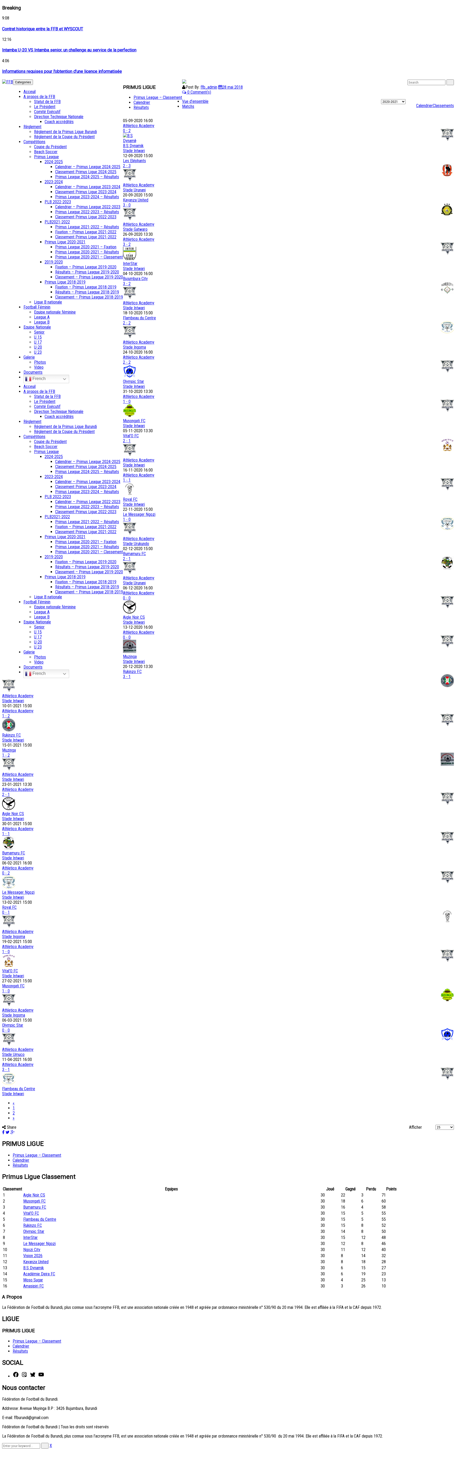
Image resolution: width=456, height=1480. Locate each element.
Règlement (32, 126)
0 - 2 (127, 130)
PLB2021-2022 (57, 221)
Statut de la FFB (47, 101)
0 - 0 (127, 597)
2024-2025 (54, 161)
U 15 (38, 337)
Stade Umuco (13, 1054)
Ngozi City (31, 1249)
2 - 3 (127, 165)
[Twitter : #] (33, 1376)
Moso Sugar (33, 1279)
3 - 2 (127, 244)
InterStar (130, 263)
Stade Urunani (134, 190)
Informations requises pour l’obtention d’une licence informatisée (62, 71)
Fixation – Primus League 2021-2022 (85, 231)
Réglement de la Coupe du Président (64, 136)
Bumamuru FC (134, 553)
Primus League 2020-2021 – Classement (89, 257)
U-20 (38, 347)
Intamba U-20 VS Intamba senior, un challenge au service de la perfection (69, 49)
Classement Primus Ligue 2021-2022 (85, 236)
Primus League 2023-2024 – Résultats (87, 196)
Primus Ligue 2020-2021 (65, 241)
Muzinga (130, 656)
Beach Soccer (46, 151)
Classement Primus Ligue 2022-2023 (85, 216)
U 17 (38, 342)
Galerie (29, 357)
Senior (39, 332)
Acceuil (29, 91)
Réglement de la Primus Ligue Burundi (65, 131)
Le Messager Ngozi (139, 514)
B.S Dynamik (133, 145)
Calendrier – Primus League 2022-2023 (87, 206)
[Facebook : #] (16, 1376)
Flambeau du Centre (139, 317)
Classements (443, 105)
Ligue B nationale (48, 302)
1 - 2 (6, 715)
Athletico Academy (138, 125)
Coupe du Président (50, 146)
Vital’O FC (131, 435)
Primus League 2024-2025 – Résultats (87, 176)
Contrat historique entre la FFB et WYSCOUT (42, 28)
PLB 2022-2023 (58, 201)
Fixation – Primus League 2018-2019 (85, 287)
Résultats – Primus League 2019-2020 (87, 272)
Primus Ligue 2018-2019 (65, 282)
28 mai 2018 (232, 87)
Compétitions (34, 141)
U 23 (38, 352)
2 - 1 (127, 440)
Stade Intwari (134, 150)
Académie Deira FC (39, 1273)
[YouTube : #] (41, 1376)
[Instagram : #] (24, 1376)
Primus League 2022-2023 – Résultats (87, 211)
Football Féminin (36, 307)
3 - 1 (127, 676)
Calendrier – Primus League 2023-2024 (87, 186)
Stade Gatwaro (135, 229)
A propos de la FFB (39, 96)
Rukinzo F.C (132, 671)
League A (42, 317)
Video (39, 367)
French (38, 378)
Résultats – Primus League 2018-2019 (87, 292)
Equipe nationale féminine (55, 312)
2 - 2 (127, 322)
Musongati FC (134, 420)
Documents (32, 372)
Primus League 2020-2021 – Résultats (87, 251)
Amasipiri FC (33, 1286)
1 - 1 (127, 480)
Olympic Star (133, 381)
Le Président (44, 106)
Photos (40, 362)
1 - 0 (127, 401)
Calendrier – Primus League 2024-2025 (87, 166)
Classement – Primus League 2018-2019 (89, 297)
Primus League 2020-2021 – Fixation (85, 246)
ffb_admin (209, 87)
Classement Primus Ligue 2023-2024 (85, 191)
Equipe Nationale (37, 327)
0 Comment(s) (198, 92)
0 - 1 (6, 912)
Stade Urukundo (136, 543)
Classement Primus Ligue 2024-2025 (85, 171)
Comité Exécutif (47, 111)
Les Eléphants (134, 160)
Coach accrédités (59, 121)
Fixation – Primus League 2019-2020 (85, 267)
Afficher (415, 1127)
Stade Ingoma (134, 347)
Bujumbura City (135, 278)
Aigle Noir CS (134, 617)
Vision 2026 (32, 1255)
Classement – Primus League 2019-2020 (89, 277)
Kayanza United (135, 200)
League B (42, 322)
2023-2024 (54, 181)
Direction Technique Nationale (58, 116)
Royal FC (130, 499)
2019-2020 (54, 262)
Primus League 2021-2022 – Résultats (87, 226)
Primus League (46, 156)
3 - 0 (127, 205)
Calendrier (424, 105)
